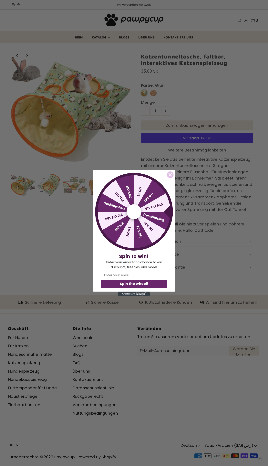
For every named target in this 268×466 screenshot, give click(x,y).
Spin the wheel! (134, 283)
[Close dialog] (170, 174)
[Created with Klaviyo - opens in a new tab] (134, 294)
